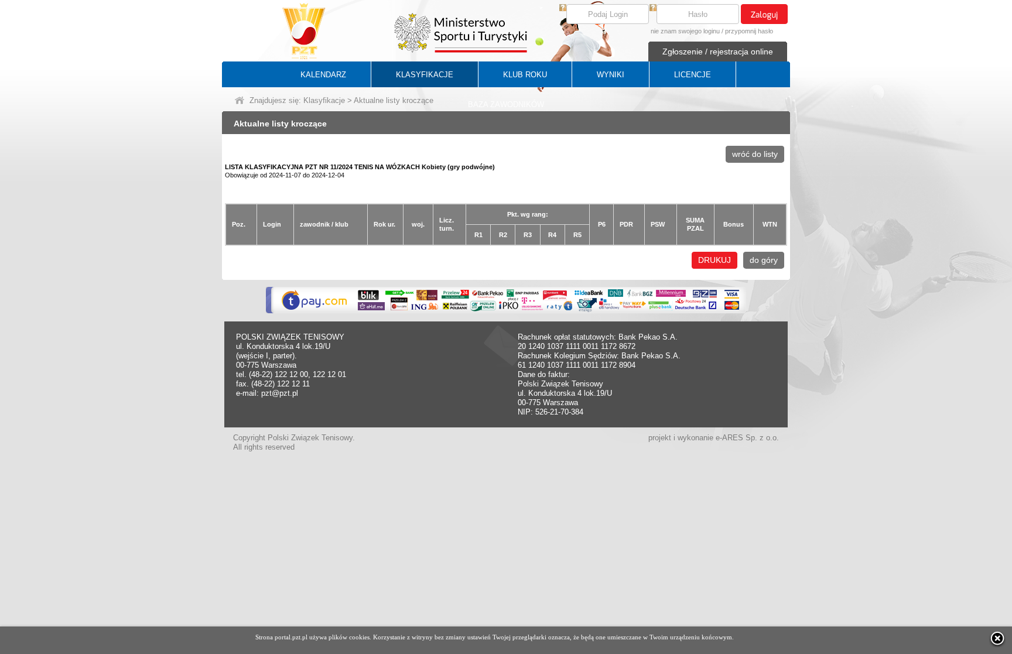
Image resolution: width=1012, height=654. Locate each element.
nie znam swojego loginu (685, 31)
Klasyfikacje (324, 100)
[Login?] (562, 7)
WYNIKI (610, 74)
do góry (764, 260)
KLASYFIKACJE (424, 74)
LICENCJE (692, 74)
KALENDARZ (323, 74)
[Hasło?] (653, 7)
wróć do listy (755, 154)
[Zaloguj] (764, 14)
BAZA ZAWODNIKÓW (506, 104)
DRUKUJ (714, 260)
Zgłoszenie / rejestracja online (717, 51)
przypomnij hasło (749, 31)
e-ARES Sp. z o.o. (747, 437)
